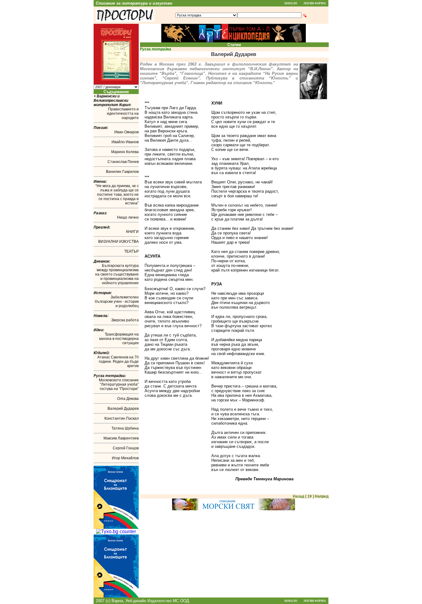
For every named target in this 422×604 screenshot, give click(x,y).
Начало (291, 3)
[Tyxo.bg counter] (116, 531)
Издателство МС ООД (168, 600)
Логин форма (314, 3)
